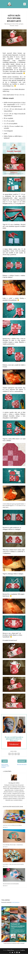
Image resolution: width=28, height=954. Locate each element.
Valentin (16, 25)
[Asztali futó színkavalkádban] (14, 816)
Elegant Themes (10, 950)
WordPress (22, 950)
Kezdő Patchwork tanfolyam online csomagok (14, 943)
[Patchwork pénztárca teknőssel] (14, 836)
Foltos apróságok (19, 24)
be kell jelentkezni (15, 902)
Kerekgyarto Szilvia (11, 24)
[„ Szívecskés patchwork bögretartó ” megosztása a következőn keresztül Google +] (15, 753)
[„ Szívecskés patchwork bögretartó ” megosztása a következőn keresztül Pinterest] (18, 753)
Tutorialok (12, 25)
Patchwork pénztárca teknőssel (13, 844)
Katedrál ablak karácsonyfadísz (13, 864)
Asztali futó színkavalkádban (12, 825)
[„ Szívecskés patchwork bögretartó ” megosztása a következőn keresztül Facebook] (9, 753)
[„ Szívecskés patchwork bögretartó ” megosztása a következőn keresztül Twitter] (12, 753)
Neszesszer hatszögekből (11, 883)
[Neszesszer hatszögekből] (14, 875)
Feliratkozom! (14, 744)
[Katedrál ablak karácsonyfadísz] (14, 855)
